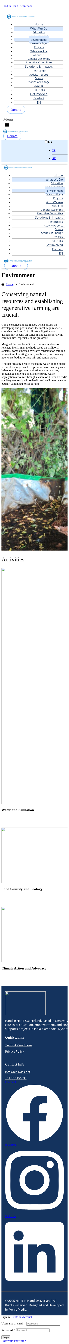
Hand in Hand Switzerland (17, 6)
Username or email (13, 1323)
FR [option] (53, 150)
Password (8, 1330)
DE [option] (54, 158)
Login (6, 1337)
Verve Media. (18, 1310)
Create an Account (21, 1317)
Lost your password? (13, 1340)
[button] (9, 123)
